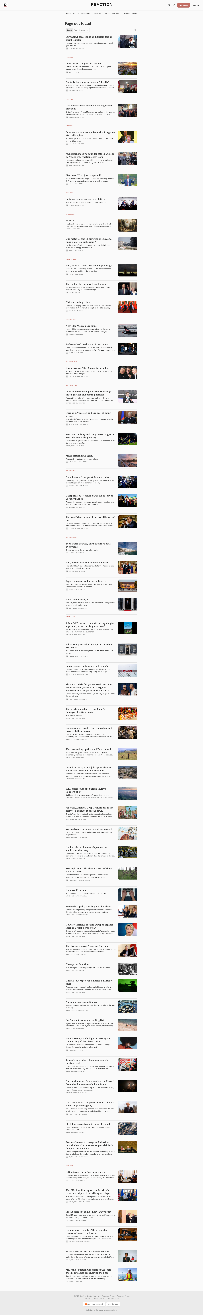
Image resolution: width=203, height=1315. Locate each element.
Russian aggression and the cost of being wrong (88, 414)
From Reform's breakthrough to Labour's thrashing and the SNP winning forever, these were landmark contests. (90, 179)
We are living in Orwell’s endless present (89, 829)
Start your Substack (95, 1304)
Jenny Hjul (83, 1114)
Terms (102, 1298)
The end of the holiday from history (86, 284)
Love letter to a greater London (83, 63)
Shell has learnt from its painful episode (88, 1124)
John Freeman (80, 819)
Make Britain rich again (79, 455)
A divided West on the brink (81, 325)
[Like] (67, 742)
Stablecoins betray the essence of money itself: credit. (87, 795)
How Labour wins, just (78, 599)
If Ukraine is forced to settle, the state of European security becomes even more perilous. (89, 420)
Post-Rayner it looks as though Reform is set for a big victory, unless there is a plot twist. (90, 604)
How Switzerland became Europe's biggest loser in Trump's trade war (89, 926)
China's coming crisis (78, 302)
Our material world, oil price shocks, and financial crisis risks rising (89, 240)
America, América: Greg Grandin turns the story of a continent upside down (89, 809)
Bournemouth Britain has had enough (87, 666)
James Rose (80, 757)
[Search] (169, 5)
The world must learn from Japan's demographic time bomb (85, 710)
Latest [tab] (69, 30)
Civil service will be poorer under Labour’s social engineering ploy (90, 1104)
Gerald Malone (81, 739)
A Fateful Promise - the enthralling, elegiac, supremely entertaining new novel (90, 625)
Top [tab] (75, 30)
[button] (68, 13)
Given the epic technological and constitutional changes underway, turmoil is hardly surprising (88, 270)
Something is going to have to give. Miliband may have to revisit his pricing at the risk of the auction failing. (89, 1277)
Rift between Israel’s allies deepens (85, 1172)
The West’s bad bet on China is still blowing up (90, 518)
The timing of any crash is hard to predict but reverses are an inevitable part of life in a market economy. (90, 481)
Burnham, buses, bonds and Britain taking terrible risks (89, 38)
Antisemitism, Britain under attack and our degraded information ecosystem (90, 155)
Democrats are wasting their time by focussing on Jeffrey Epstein (86, 1231)
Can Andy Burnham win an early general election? (89, 107)
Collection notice (112, 1298)
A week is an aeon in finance (82, 1002)
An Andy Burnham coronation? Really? (87, 82)
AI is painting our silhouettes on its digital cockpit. (86, 893)
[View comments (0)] (83, 51)
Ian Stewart (80, 1028)
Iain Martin (80, 48)
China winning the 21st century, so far (87, 368)
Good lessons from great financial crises (88, 477)
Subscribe (183, 5)
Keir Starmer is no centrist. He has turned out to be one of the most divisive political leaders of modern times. (90, 950)
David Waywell (81, 896)
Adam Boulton (81, 954)
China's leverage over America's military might (89, 982)
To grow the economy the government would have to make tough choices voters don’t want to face (90, 503)
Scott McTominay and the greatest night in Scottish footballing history (90, 436)
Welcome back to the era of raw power (87, 344)
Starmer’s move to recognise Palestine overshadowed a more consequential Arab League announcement (89, 1145)
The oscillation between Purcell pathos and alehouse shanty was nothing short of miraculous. (90, 1088)
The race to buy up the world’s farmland (88, 749)
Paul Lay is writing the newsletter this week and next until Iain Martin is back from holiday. (89, 585)
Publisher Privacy (108, 1296)
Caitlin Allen (80, 718)
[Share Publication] (174, 5)
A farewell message (74, 715)
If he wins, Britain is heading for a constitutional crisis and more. (89, 652)
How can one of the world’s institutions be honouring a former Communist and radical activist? (88, 1045)
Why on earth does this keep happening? (89, 265)
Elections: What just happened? (83, 175)
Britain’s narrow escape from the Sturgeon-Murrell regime (90, 134)
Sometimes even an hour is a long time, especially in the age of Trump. (90, 1006)
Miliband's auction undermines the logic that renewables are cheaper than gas (88, 1271)
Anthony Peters (82, 915)
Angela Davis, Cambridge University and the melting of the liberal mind (88, 1040)
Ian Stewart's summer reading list (85, 1020)
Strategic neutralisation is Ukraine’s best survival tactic (89, 870)
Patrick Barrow (81, 837)
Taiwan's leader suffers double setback (87, 1251)
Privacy (95, 1298)
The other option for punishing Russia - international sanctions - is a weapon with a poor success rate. (87, 876)
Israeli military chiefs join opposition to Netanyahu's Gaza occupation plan (88, 769)
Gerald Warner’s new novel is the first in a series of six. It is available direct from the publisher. (89, 630)
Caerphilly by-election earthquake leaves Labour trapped (89, 497)
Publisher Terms (123, 1296)
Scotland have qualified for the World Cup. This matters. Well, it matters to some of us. (90, 441)
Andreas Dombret (106, 798)
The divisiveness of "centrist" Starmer (87, 946)
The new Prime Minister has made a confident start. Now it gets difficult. (89, 44)
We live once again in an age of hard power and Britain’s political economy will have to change (88, 288)
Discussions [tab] (83, 30)
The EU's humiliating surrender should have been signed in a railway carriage (88, 1192)
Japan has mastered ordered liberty (86, 581)
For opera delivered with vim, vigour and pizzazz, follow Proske (89, 729)
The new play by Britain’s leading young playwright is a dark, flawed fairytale (90, 695)
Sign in (196, 5)
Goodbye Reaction (76, 890)
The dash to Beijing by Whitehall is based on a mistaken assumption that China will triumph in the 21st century (88, 306)
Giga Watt (79, 1281)
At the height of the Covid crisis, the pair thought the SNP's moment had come (89, 139)
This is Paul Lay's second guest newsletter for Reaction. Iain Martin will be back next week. (90, 567)
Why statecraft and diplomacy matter (87, 562)
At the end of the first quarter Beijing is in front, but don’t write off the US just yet (89, 372)
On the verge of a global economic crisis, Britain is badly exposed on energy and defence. (88, 246)
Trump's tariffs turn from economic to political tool (87, 1061)
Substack (89, 1310)
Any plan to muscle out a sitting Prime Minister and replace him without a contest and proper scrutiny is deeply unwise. (90, 86)
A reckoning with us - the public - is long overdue (85, 202)
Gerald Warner (84, 880)
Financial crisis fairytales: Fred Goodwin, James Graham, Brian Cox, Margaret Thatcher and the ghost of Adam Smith (89, 687)
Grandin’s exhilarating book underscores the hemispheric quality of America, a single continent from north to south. (89, 815)
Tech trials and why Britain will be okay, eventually (88, 545)
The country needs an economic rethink (82, 459)
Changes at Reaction (77, 964)
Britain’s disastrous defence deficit (85, 199)
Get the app (113, 1304)
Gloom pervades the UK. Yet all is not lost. (83, 550)
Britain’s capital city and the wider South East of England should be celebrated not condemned (88, 68)
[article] (101, 44)
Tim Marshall (84, 1157)
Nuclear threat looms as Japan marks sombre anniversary (86, 849)
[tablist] (78, 30)
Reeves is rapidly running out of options (88, 906)
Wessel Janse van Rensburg (85, 798)
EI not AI (70, 220)
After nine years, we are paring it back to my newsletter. (88, 967)
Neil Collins (79, 1132)
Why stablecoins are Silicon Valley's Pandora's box (86, 790)
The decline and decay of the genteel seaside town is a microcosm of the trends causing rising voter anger (87, 670)
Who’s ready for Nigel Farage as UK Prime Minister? (89, 646)
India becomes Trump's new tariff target (88, 1211)
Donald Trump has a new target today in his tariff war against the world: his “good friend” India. (90, 1216)
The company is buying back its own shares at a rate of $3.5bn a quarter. (88, 1128)
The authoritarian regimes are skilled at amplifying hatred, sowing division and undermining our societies (89, 161)
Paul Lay (82, 571)
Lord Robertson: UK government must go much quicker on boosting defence (88, 393)
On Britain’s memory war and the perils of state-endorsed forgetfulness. (89, 833)
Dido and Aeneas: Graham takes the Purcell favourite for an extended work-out (90, 1083)
